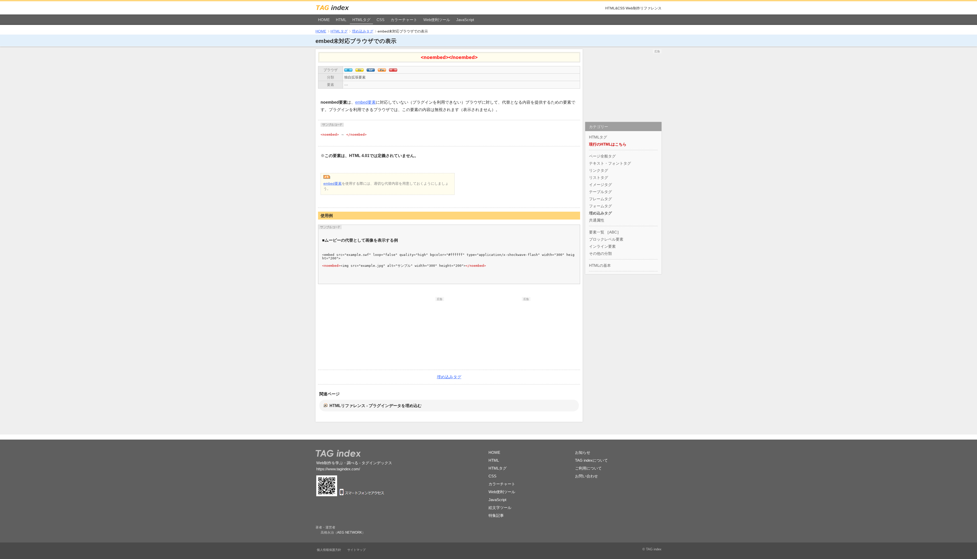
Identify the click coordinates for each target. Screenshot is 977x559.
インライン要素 (602, 246)
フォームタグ (600, 206)
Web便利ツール (436, 20)
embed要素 (365, 102)
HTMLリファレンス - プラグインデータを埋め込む (375, 405)
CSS (380, 20)
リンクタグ (598, 170)
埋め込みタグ (362, 31)
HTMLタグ (361, 20)
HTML (341, 20)
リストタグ (598, 177)
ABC (613, 232)
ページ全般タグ (602, 156)
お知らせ (582, 452)
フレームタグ (600, 199)
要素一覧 (596, 232)
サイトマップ (356, 550)
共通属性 (596, 220)
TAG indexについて (591, 460)
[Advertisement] (406, 333)
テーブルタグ (600, 192)
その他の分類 (600, 253)
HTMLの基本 (600, 265)
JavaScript (465, 20)
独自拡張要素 (355, 77)
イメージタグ (600, 184)
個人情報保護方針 (329, 550)
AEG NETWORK (349, 532)
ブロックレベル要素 (606, 239)
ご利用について (588, 468)
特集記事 (496, 515)
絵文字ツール (500, 507)
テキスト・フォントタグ (610, 163)
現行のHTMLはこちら (607, 144)
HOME (324, 20)
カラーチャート (404, 20)
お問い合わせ (586, 476)
